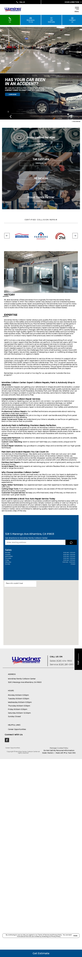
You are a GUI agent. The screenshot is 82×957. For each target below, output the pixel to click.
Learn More (41, 144)
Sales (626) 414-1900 (61, 661)
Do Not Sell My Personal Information (59, 750)
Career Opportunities (12, 748)
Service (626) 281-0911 (61, 664)
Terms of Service (44, 935)
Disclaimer (76, 121)
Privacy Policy (57, 935)
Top (78, 662)
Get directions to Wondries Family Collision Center (26, 538)
